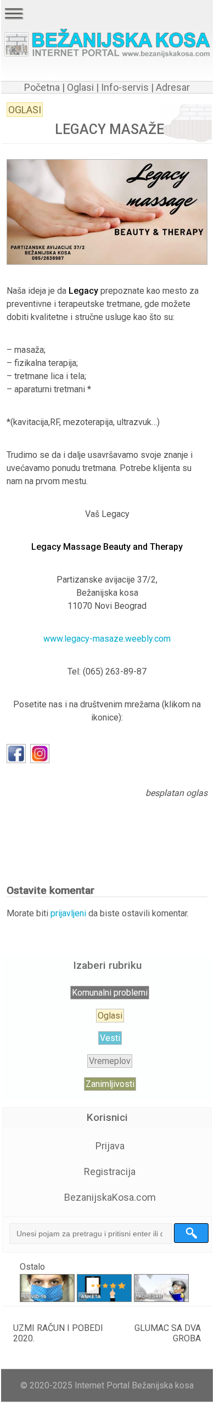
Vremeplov (110, 1061)
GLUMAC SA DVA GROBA (167, 1333)
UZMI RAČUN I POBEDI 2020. (58, 1333)
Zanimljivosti (110, 1084)
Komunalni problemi (110, 992)
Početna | (44, 87)
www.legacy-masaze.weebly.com (107, 638)
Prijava (110, 1146)
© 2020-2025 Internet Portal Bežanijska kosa (107, 1385)
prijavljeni (68, 913)
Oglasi (24, 109)
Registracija (110, 1171)
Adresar (173, 87)
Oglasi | (83, 87)
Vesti (110, 1038)
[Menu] (13, 13)
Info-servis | (126, 87)
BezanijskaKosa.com (110, 1197)
